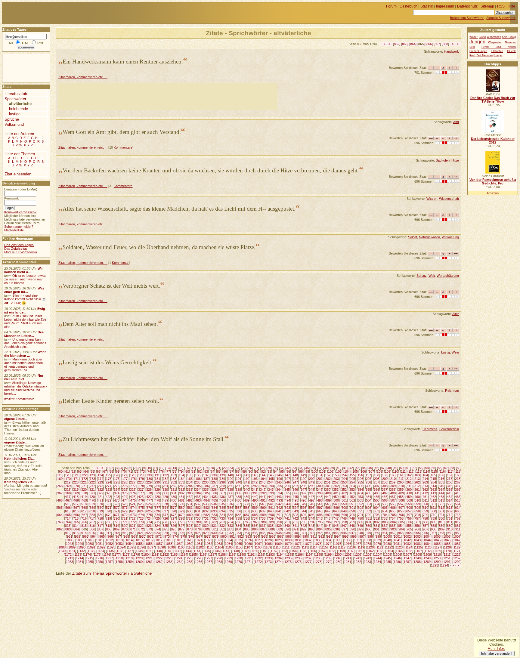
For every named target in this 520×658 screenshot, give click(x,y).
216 (441, 478)
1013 (119, 540)
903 (393, 529)
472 (108, 500)
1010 (89, 540)
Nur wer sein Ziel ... (23, 377)
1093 (111, 547)
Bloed (482, 37)
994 (337, 536)
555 (384, 504)
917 (108, 533)
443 (279, 497)
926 (181, 533)
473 (116, 500)
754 (392, 518)
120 (67, 475)
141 (238, 475)
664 (60, 515)
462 (433, 497)
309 (393, 486)
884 (238, 529)
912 (67, 533)
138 (214, 475)
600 (344, 507)
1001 (397, 536)
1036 (347, 540)
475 (133, 500)
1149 (245, 551)
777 (173, 522)
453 (360, 497)
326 (132, 489)
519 (92, 504)
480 (173, 500)
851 (376, 525)
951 (384, 533)
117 (450, 471)
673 (133, 515)
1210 (437, 554)
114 (426, 471)
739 (271, 518)
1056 (149, 543)
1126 (428, 547)
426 (141, 497)
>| (458, 44)
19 (206, 468)
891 (295, 529)
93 (269, 471)
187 (206, 478)
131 (157, 475)
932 (230, 533)
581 (190, 507)
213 (417, 478)
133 (173, 475)
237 (214, 482)
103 (339, 471)
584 (214, 507)
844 (319, 525)
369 (76, 493)
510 (417, 500)
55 (433, 468)
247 (295, 482)
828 (189, 525)
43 (357, 468)
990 (305, 536)
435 (214, 497)
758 (425, 518)
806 (409, 522)
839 (279, 525)
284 (190, 486)
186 (198, 478)
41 (345, 468)
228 (141, 482)
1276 (298, 562)
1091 (91, 547)
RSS (501, 6)
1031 (298, 540)
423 (116, 497)
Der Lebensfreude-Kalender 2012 (493, 140)
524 (132, 504)
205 (352, 478)
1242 (357, 558)
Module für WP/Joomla (20, 252)
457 (392, 497)
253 (344, 482)
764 (68, 522)
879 (198, 529)
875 (165, 529)
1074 (327, 543)
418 (76, 497)
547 (319, 504)
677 (165, 515)
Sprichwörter (15, 99)
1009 (79, 540)
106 (363, 471)
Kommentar (120, 262)
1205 (387, 554)
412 (425, 493)
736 (246, 518)
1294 (444, 565)
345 (287, 489)
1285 (387, 562)
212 (409, 478)
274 (108, 486)
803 (385, 522)
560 (425, 504)
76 (162, 471)
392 (263, 493)
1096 (141, 547)
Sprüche (12, 119)
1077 (357, 543)
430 (173, 497)
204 (344, 478)
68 (111, 471)
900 (368, 529)
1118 (351, 547)
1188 (222, 554)
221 (84, 482)
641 (279, 511)
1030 (288, 540)
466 (60, 500)
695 (311, 515)
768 (100, 522)
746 (327, 518)
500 (336, 500)
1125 (418, 547)
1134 (100, 551)
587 (238, 507)
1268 (218, 562)
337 (222, 489)
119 (59, 475)
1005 (437, 536)
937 (271, 533)
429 (165, 497)
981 (232, 536)
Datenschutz (467, 6)
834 (238, 525)
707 (409, 515)
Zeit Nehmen (484, 55)
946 (344, 533)
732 (214, 518)
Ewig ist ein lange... (24, 310)
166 (441, 475)
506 (385, 500)
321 (92, 489)
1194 (280, 554)
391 (255, 493)
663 (457, 511)
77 (168, 471)
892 (303, 529)
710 (433, 515)
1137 (129, 551)
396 (295, 493)
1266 (198, 562)
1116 (333, 547)
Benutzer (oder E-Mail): (21, 189)
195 (271, 478)
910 (450, 529)
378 (149, 493)
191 (238, 478)
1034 (327, 540)
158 (376, 475)
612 (441, 507)
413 (433, 493)
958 (441, 533)
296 (287, 486)
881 (214, 529)
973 (167, 536)
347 (303, 489)
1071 (298, 543)
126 (116, 475)
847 (344, 525)
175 (108, 478)
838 (271, 525)
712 (449, 515)
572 (116, 507)
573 (125, 507)
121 (76, 475)
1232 (258, 558)
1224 (178, 558)
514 (449, 500)
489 (246, 500)
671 (116, 515)
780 (198, 522)
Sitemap (487, 6)
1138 (139, 551)
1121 (379, 547)
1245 (387, 558)
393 (271, 493)
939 (287, 533)
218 (457, 478)
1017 (158, 540)
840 (287, 525)
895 (328, 529)
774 (149, 522)
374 (116, 493)
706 (401, 515)
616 (76, 511)
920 (132, 533)
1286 (397, 562)
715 (76, 518)
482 (190, 500)
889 (279, 529)
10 (149, 468)
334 (197, 489)
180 (149, 478)
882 (222, 529)
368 (68, 493)
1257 (109, 562)
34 (300, 468)
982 (240, 536)
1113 (305, 547)
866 (429, 44)
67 (105, 471)
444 (287, 497)
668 (92, 515)
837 (262, 525)
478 (157, 500)
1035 (337, 540)
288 (222, 486)
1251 (446, 558)
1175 (97, 554)
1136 (119, 551)
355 (368, 489)
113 (418, 471)
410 (409, 493)
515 (457, 500)
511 (425, 500)
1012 (109, 540)
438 (238, 497)
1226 (198, 558)
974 (175, 536)
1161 (360, 551)
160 (392, 475)
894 (320, 529)
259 (392, 482)
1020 (188, 540)
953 (401, 533)
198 (295, 478)
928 (197, 533)
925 (173, 533)
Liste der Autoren (19, 133)
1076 (347, 543)
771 (125, 522)
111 (403, 471)
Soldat (412, 237)
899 (360, 529)
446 (303, 497)
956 (425, 533)
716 (84, 518)
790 (279, 522)
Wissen (431, 198)
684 (222, 515)
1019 (178, 540)
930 (214, 533)
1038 (367, 540)
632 (206, 511)
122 (84, 475)
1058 (168, 543)
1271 (248, 562)
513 (441, 500)
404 (360, 493)
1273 (268, 562)
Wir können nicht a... (23, 270)
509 (409, 500)
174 (100, 478)
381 (173, 493)
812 (457, 522)
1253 (69, 562)
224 (108, 482)
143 (254, 475)
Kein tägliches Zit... (19, 458)
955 (417, 533)
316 (449, 486)
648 (336, 511)
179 (141, 478)
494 (287, 500)
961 (69, 536)
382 (181, 493)
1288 (417, 562)
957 (433, 533)
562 (441, 504)
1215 (89, 558)
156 (360, 475)
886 (255, 529)
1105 (229, 547)
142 (246, 475)
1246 (397, 558)
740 (279, 518)
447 (311, 497)
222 (92, 482)
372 (100, 493)
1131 (71, 551)
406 (376, 493)
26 (250, 468)
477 (149, 500)
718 (100, 518)
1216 (99, 558)
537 (238, 504)
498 (320, 500)
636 (238, 511)
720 (116, 518)
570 (100, 507)
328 (149, 489)
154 (344, 475)
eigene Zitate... (15, 419)
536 (230, 504)
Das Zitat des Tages (19, 245)
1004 (427, 536)
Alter (455, 314)
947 (352, 533)
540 (262, 504)
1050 (89, 543)
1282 (357, 562)
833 (230, 525)
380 (165, 493)
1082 (407, 543)
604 (376, 507)
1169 (437, 551)
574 (133, 507)
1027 (258, 540)
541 (271, 504)
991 (313, 536)
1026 (248, 540)
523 (124, 504)
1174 (87, 554)
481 (181, 500)
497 (311, 500)
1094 (121, 547)
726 (165, 518)
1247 (407, 558)
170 (68, 478)
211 (401, 478)
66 (99, 471)
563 (449, 504)
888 (271, 529)
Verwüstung (450, 237)
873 (149, 529)
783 (222, 522)
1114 (314, 547)
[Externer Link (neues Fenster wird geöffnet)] (493, 90)
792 (295, 522)
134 (181, 475)
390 (246, 493)
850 (368, 525)
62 (73, 471)
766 (84, 522)
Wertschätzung (448, 275)
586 (230, 507)
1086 (446, 543)
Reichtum (452, 390)
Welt (432, 275)
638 (254, 511)
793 (303, 522)
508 (401, 500)
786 (246, 522)
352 (344, 489)
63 (80, 471)
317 (457, 486)
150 (311, 475)
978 (207, 536)
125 (108, 475)
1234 (278, 558)
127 (124, 475)
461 (425, 497)
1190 (241, 554)
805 (401, 522)
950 (376, 533)
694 (303, 515)
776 (165, 522)
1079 (377, 543)
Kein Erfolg (509, 37)
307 (376, 486)
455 (376, 497)
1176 (106, 554)
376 (133, 493)
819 (116, 525)
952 (392, 533)
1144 (196, 551)
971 (150, 536)
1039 (377, 540)
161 (401, 475)
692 (287, 515)
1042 (407, 540)
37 (319, 468)
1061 (198, 543)
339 (238, 489)
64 (86, 471)
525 (141, 504)
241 (246, 482)
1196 (299, 554)
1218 (119, 558)
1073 (317, 543)
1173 (77, 554)
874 (157, 529)
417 (67, 497)
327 (141, 489)
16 (187, 468)
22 (225, 468)
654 (384, 511)
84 (212, 471)
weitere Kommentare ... (21, 399)
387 (222, 493)
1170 (447, 551)
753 (384, 518)
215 (433, 478)
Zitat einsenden (18, 174)
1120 (370, 547)
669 (100, 515)
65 (92, 471)
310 (401, 486)
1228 (218, 558)
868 (445, 44)
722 (132, 518)
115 (434, 471)
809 (433, 522)
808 (425, 522)
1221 (149, 558)
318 (67, 489)
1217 (109, 558)
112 (410, 471)
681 (198, 515)
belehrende (18, 109)
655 (392, 511)
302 (336, 486)
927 (189, 533)
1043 (417, 540)
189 (222, 478)
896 (336, 529)
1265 (188, 562)
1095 (131, 547)
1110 (277, 547)
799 (352, 522)
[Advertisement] (167, 96)
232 (173, 482)
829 (197, 525)
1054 (129, 543)
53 (420, 468)
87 (231, 471)
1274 (278, 562)
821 (132, 525)
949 (368, 533)
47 (383, 468)
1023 (218, 540)
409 (401, 493)
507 (393, 500)
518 (84, 504)
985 (264, 536)
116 (442, 471)
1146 (216, 551)
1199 (328, 554)
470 (92, 500)
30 (275, 468)
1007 (456, 536)
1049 (79, 543)
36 (313, 468)
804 (393, 522)
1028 (268, 540)
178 (133, 478)
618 (92, 511)
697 (328, 515)
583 (206, 507)
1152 (274, 551)
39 (332, 468)
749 (352, 518)
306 (368, 486)
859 (441, 525)
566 (68, 507)
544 (295, 504)
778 (181, 522)
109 (387, 471)
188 (214, 478)
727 (173, 518)
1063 (218, 543)
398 (311, 493)
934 (246, 533)
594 (295, 507)
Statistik (426, 6)
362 (425, 489)
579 (173, 507)
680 (190, 515)
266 (449, 482)
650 (352, 511)
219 (67, 482)
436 (222, 497)
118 (457, 471)
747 (336, 518)
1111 (286, 547)
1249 (427, 558)
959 (449, 533)
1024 (228, 540)
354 (360, 489)
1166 (408, 551)
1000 (387, 536)
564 (457, 504)
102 (330, 471)
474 (125, 500)
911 (457, 529)
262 (417, 482)
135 (189, 475)
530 (181, 504)
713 (457, 515)
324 (116, 489)
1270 (238, 562)
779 (190, 522)
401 (336, 493)
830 (206, 525)
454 (368, 497)
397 (303, 493)
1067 (258, 543)
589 (255, 507)
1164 (389, 551)
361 (417, 489)
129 (141, 475)
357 (384, 489)
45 (370, 468)
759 (433, 518)
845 (327, 525)
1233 (268, 558)
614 (457, 507)
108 (379, 471)
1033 (317, 540)
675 (149, 515)
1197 (308, 554)
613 (449, 507)
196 (279, 478)
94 (275, 471)
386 (214, 493)
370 (84, 493)
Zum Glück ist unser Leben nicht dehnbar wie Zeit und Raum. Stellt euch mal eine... (25, 321)
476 (141, 500)
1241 (347, 558)
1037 (357, 540)
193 (255, 478)
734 (230, 518)
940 (295, 533)
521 (108, 504)
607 (401, 507)
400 (328, 493)
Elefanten (497, 51)
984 (256, 536)
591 (271, 507)
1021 (198, 540)
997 (362, 536)
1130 (62, 551)
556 (392, 504)
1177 (116, 554)
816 (92, 525)
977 (199, 536)
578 (165, 507)
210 (393, 478)
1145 (206, 551)
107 (371, 471)
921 (141, 533)
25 (244, 468)
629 (181, 511)
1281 (347, 562)
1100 (181, 547)
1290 (437, 562)
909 (441, 529)
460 (417, 497)
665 (68, 515)
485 (214, 500)
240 (238, 482)
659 (425, 511)
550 (344, 504)
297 (295, 486)
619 (100, 511)
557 (401, 504)
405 (368, 493)
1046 (446, 540)
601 (352, 507)
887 (263, 529)
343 (271, 489)
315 (441, 486)
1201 (347, 554)
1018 (168, 540)
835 (246, 525)
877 (181, 529)
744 (311, 518)
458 (401, 497)
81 (193, 471)
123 (92, 475)
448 (319, 497)
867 (437, 44)
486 (222, 500)
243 (262, 482)
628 (173, 511)
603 (368, 507)
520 (100, 504)
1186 (203, 554)
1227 (208, 558)
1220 (139, 558)
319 (76, 489)
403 (352, 493)
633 (214, 511)
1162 (370, 551)
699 (344, 515)
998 (370, 536)
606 (393, 507)
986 (272, 536)
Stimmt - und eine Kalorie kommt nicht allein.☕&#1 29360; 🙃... (25, 299)
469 (84, 500)
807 (417, 522)
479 (165, 500)
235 (197, 482)
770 (116, 522)
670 (108, 515)
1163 (379, 551)
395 (287, 493)
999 (378, 536)
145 (271, 475)
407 (385, 493)
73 (143, 471)
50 (402, 468)
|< (383, 44)
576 (149, 507)
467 (68, 500)
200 (311, 478)
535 (222, 504)
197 (287, 478)
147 (287, 475)
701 (360, 515)
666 (76, 515)
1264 (178, 562)
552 (360, 504)
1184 (183, 554)
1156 (312, 551)
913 (76, 533)
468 (76, 500)
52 (414, 468)
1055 (139, 543)
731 (206, 518)
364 (441, 489)
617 (84, 511)
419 (84, 497)
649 (344, 511)
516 (67, 504)
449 (327, 497)
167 (449, 475)
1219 (129, 558)
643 (295, 511)
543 (287, 504)
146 (279, 475)
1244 (377, 558)
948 (360, 533)
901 (376, 529)
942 (311, 533)
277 (133, 486)
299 (311, 486)
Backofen (443, 160)
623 (132, 511)
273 (100, 486)
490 (255, 500)
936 (262, 533)
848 (352, 525)
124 (100, 475)
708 (417, 515)
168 (457, 475)
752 (376, 518)
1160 (351, 551)
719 (108, 518)
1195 (289, 554)
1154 (293, 551)
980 (224, 536)
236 (206, 482)
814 (76, 525)
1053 (119, 543)
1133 (91, 551)
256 (368, 482)
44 (364, 468)
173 (92, 478)
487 (230, 500)
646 (319, 511)
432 (189, 497)
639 (262, 511)
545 (303, 504)
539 (254, 504)
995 (345, 536)
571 (108, 507)
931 (222, 533)
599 (336, 507)
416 (457, 493)
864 (413, 44)
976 (191, 536)
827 (181, 525)
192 (246, 478)
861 (457, 525)
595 (303, 507)
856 (417, 525)
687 (246, 515)
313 (425, 486)
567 (76, 507)
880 (206, 529)
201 (320, 478)
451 (344, 497)
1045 (437, 540)
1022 (208, 540)
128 (132, 475)
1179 (135, 554)
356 (376, 489)
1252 (456, 558)
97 (294, 471)
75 (155, 471)
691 (279, 515)
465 (457, 497)
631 (197, 511)
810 (441, 522)
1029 (278, 540)
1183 (174, 554)
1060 (188, 543)
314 (433, 486)
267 (457, 482)
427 (149, 497)
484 (206, 500)
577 (157, 507)
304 (352, 486)
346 (295, 489)
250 (319, 482)
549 (336, 504)
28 (263, 468)
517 (76, 504)
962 (77, 536)
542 (279, 504)
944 (327, 533)
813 (67, 525)
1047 (456, 540)
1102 (200, 547)
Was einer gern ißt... (24, 290)
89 (244, 471)
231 (165, 482)
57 (446, 468)
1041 (397, 540)
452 (352, 497)
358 (392, 489)
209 (385, 478)
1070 (288, 543)
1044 (427, 540)
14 (174, 468)
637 (246, 511)
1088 (62, 547)
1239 (327, 558)
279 (149, 486)
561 (433, 504)
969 (134, 536)
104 (347, 471)
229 (149, 482)
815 (84, 525)
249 (311, 482)
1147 (225, 551)
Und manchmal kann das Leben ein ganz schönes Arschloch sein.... (25, 343)
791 (287, 522)
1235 (288, 558)
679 (181, 515)
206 (360, 478)
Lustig (445, 352)
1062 (208, 543)
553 (368, 504)
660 (433, 511)
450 (336, 497)
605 (385, 507)
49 (395, 468)
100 (314, 471)
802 (376, 522)
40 (338, 468)
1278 (317, 562)
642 (287, 511)
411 (417, 493)
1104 (219, 547)
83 (206, 471)
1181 (154, 554)
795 (320, 522)
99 (307, 471)
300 (320, 486)
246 (287, 482)
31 (281, 468)
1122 (389, 547)
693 (295, 515)
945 (336, 533)
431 (181, 497)
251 (327, 482)
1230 (238, 558)
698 (336, 515)
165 (433, 475)
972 (159, 536)
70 (124, 471)
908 (433, 529)
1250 (437, 558)
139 (222, 475)
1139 (148, 551)
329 (157, 489)
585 (222, 507)
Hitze (455, 160)
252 (336, 482)
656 (401, 511)
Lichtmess (430, 429)
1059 (178, 543)
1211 (447, 554)
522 (116, 504)
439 (246, 497)
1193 (270, 554)
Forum (391, 6)
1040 (387, 540)
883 (230, 529)
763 (60, 522)
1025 (238, 540)
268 (60, 486)
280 (157, 486)
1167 (418, 551)
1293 (434, 565)
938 (279, 533)
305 (360, 486)
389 (238, 493)
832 (222, 525)
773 (141, 522)
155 (352, 475)
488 (238, 500)
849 (360, 525)
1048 (69, 543)
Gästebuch (408, 6)
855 (409, 525)
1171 (456, 551)
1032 (307, 540)
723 (141, 518)
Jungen (477, 41)
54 (427, 468)
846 (336, 525)
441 (262, 497)
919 (124, 533)
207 (368, 478)
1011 (99, 540)
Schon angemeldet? (18, 226)
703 (376, 515)
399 (320, 493)
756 (409, 518)
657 (409, 511)
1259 (129, 562)
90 (250, 471)
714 (67, 518)
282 (173, 486)
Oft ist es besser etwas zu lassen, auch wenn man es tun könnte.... (25, 279)
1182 (164, 554)
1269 (228, 562)
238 (222, 482)
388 (230, 493)
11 (155, 468)
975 (183, 536)
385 (206, 493)
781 (206, 522)
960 (457, 533)
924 (165, 533)
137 (206, 475)
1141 (168, 551)
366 (457, 489)
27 (256, 468)
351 (336, 489)
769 (108, 522)
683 (214, 515)
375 (125, 493)
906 (417, 529)
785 (238, 522)
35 (307, 468)
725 (157, 518)
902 (385, 529)
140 (230, 475)
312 (417, 486)
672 (125, 515)
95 (282, 471)
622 (124, 511)
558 (409, 504)
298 (303, 486)
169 (60, 478)
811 (449, 522)
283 (181, 486)
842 (303, 525)
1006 (446, 536)
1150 (254, 551)
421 (100, 497)
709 (425, 515)
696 (320, 515)
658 (417, 511)
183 (173, 478)
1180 (145, 554)
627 (165, 511)
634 (222, 511)
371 (92, 493)
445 (295, 497)
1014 (129, 540)
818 (108, 525)
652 (368, 511)
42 (351, 468)
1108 (258, 547)
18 (199, 468)
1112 (295, 547)
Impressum (445, 6)
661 (441, 511)
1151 (264, 551)
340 (246, 489)
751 (368, 518)
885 (246, 529)
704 (385, 515)
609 (417, 507)
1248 (417, 558)
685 (230, 515)
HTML (24, 43)
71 (130, 471)
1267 (208, 562)
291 (246, 486)
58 (452, 468)
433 (197, 497)
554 (376, 504)
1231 (248, 558)
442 (271, 497)
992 (321, 536)
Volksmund (14, 124)
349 (319, 489)
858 (433, 525)
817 (100, 525)
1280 (337, 562)
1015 (139, 540)
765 (76, 522)
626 (157, 511)
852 (384, 525)
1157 (322, 551)
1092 (101, 547)
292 (255, 486)
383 (190, 493)
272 (92, 486)
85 (219, 471)
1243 (367, 558)
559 (417, 504)
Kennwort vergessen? (20, 212)
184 (181, 478)
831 (214, 525)
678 (173, 515)
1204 (377, 554)
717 (92, 518)
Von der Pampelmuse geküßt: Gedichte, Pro (492, 181)
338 (230, 489)
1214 (79, 558)
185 (190, 478)
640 (271, 511)
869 (116, 529)
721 (124, 518)
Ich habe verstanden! (496, 653)
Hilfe (511, 6)
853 (392, 525)
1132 (81, 551)
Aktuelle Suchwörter (500, 18)
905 (409, 529)
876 (173, 529)
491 (263, 500)
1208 (417, 554)
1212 (456, 554)
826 (173, 525)
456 (384, 497)
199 (303, 478)
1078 (367, 543)
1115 (323, 547)
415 (449, 493)
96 (288, 471)
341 (254, 489)
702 (368, 515)
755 (401, 518)
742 (295, 518)
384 (198, 493)
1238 (317, 558)
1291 (446, 562)
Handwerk (451, 51)
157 (368, 475)
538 (246, 504)
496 (303, 500)
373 (108, 493)
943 (319, 533)
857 (425, 525)
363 (433, 489)
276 (125, 486)
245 (279, 482)
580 (181, 507)
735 (238, 518)
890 (287, 529)
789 (271, 522)
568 (84, 507)
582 (198, 507)
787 (255, 522)
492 (271, 500)
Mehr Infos (496, 649)
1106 (238, 547)
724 (149, 518)
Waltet (473, 37)
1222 (158, 558)
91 (256, 471)
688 (255, 515)
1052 (109, 543)
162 (409, 475)
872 (141, 529)
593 (287, 507)
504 (368, 500)
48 (389, 468)
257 (376, 482)
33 (294, 468)
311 (409, 486)
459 (409, 497)
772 (133, 522)
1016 (149, 540)
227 (132, 482)
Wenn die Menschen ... (25, 353)
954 (409, 533)
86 (225, 471)
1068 (268, 543)
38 (326, 468)
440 (254, 497)
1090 (81, 547)
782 (214, 522)
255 (360, 482)
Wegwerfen (495, 42)
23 (231, 468)
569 (92, 507)
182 (165, 478)
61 (67, 471)
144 (262, 475)
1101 (190, 547)
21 (218, 468)
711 (441, 515)
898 (352, 529)
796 (328, 522)
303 (344, 486)
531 (189, 504)
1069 (278, 543)
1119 (361, 547)
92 (263, 471)
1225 (188, 558)
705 (393, 515)
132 (165, 475)
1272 (258, 562)
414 (441, 493)
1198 (318, 554)
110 (395, 471)
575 (141, 507)
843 (311, 525)
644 (303, 511)
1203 (367, 554)
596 (311, 507)
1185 (193, 554)
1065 (238, 543)
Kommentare (123, 147)
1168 (428, 551)
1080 (387, 543)
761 (449, 518)
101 (322, 471)
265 (441, 482)
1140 (158, 551)
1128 (447, 547)
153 (336, 475)
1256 (99, 562)
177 (125, 478)
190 (230, 478)
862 (396, 44)
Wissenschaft (449, 198)
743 (303, 518)
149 (303, 475)
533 (206, 504)
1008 (69, 540)
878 (190, 529)
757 (417, 518)
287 (214, 486)
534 (214, 504)
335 (206, 489)
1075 (337, 543)
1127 (437, 547)
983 (248, 536)
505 (376, 500)
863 (404, 44)
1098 (161, 547)
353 (352, 489)
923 (157, 533)
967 (118, 536)
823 (149, 525)
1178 (125, 554)
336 (214, 489)
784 (230, 522)
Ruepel (498, 55)
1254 (79, 562)
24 (237, 468)
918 (116, 533)
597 (320, 507)
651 (360, 511)
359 (401, 489)
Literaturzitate (16, 93)
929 (206, 533)
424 (124, 497)
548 (327, 504)
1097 (151, 547)
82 (200, 471)
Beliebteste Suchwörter (467, 18)
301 (328, 486)
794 (311, 522)
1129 (456, 547)
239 (230, 482)
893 (311, 529)
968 (126, 536)
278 (141, 486)
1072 (307, 543)
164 (425, 475)
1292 (456, 562)
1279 (327, 562)
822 (141, 525)
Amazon (493, 193)
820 (124, 525)
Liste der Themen (20, 154)
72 (136, 471)
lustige (14, 114)
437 (230, 497)
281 (165, 486)
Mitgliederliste (14, 230)
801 (368, 522)
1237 (307, 558)
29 (269, 468)
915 (92, 533)
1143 (187, 551)
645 (311, 511)
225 (116, 482)
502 (352, 500)
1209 (427, 554)
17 (193, 468)
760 (441, 518)
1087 (456, 543)
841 (295, 525)
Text (40, 43)
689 (263, 515)
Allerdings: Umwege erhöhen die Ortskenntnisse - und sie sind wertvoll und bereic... (25, 388)
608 (409, 507)
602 (360, 507)
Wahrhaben (494, 37)
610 (425, 507)
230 (157, 482)
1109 (267, 547)
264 (433, 482)
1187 (212, 554)
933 (238, 533)
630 (189, 511)
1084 (427, 543)
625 (149, 511)
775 (157, 522)
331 (173, 489)
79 (181, 471)
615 (67, 511)
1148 (235, 551)
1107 (248, 547)
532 (197, 504)
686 (238, 515)
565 (60, 507)
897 (344, 529)
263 (425, 482)
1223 (168, 558)
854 (401, 525)
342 (262, 489)
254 (352, 482)
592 (279, 507)
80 (187, 471)
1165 (399, 551)
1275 (288, 562)
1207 (407, 554)
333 (189, 489)
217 (449, 478)
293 (263, 486)
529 (173, 504)
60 (61, 471)
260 (401, 482)
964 (94, 536)
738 (262, 518)
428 (157, 497)
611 (433, 507)
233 (181, 482)
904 (401, 529)
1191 (251, 554)
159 (384, 475)
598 (328, 507)
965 (102, 536)
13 (168, 468)
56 (439, 468)
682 (206, 515)
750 (360, 518)
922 (149, 533)
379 (157, 493)
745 (319, 518)
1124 (408, 547)
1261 (149, 562)
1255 (89, 562)
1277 (307, 562)
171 (76, 478)
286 (206, 486)
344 (279, 489)
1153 (283, 551)
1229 (228, 558)
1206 (397, 554)
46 (376, 468)
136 (197, 475)
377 (141, 493)
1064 (228, 543)
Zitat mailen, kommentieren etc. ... (82, 77)
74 (149, 471)
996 (354, 536)
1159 (341, 551)
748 (344, 518)
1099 (171, 547)
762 (457, 518)
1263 (168, 562)
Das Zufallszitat (15, 248)
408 (393, 493)
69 (117, 471)
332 (181, 489)
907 (425, 529)
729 (189, 518)
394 (279, 493)
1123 (399, 547)
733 (222, 518)
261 (409, 482)
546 (311, 504)
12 (161, 468)
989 (297, 536)
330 (165, 489)
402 (344, 493)
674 (141, 515)
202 (328, 478)
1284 (377, 562)
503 (360, 500)
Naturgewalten (429, 237)
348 (311, 489)
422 (108, 497)
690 (271, 515)
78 (174, 471)
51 (408, 468)
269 (68, 486)
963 (85, 536)
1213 (69, 558)
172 (84, 478)
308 (385, 486)
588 (246, 507)
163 (417, 475)
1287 (407, 562)
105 (355, 471)
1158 (331, 551)
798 (344, 522)
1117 (342, 547)
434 (206, 497)
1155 (302, 551)
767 (92, 522)
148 (295, 475)
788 (263, 522)
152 (327, 475)
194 (263, 478)
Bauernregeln (449, 429)
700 (352, 515)
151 (319, 475)
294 (271, 486)
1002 (407, 536)
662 (449, 511)
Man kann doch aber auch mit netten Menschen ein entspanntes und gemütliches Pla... (23, 364)
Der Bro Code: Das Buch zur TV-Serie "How (492, 99)
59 (458, 468)
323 (108, 489)
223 (100, 482)
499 (328, 500)
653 (376, 511)
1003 (417, 536)
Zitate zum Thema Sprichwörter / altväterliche (112, 573)
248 (303, 482)
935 (254, 533)
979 (215, 536)
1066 (248, 543)
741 (287, 518)
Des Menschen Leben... (24, 334)
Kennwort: (11, 198)
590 (263, 507)
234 (189, 482)
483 (198, 500)
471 (100, 500)
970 (142, 536)
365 (449, 489)
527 (157, 504)
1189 (231, 554)
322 (100, 489)
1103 (209, 547)
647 (327, 511)
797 (336, 522)
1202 (357, 554)
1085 (437, 543)
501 (344, 500)
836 (254, 525)
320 (84, 489)
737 (254, 518)
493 (279, 500)
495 (295, 500)
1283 (367, 562)
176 (116, 478)
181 (157, 478)
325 (124, 489)
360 (409, 489)
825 (165, 525)
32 (288, 468)
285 (198, 486)
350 (327, 489)
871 (133, 529)
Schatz (421, 275)
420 (92, 497)
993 (329, 536)
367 (60, 493)
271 (84, 486)
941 (303, 533)
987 (280, 536)
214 (425, 478)
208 (376, 478)
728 (181, 518)
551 (352, 504)
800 (360, 522)
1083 (417, 543)
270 (76, 486)
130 (149, 475)
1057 (158, 543)
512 (433, 500)
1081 (397, 543)
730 (197, 518)
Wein (455, 352)
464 (449, 497)
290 (238, 486)
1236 (298, 558)
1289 (427, 562)
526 (149, 504)
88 (238, 471)
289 (230, 486)
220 (76, 482)
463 (441, 497)
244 (271, 482)
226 (124, 482)
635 (230, 511)
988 (289, 536)
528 (165, 504)
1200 (338, 554)
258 (384, 482)
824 (157, 525)
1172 (68, 554)
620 (108, 511)
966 (110, 536)
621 (116, 511)
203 (336, 478)
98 (301, 471)
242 (254, 482)
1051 (99, 543)
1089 (72, 547)
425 (132, 497)
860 (449, 525)
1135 (110, 551)
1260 (139, 562)
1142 (177, 551)
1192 (260, 554)
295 (279, 486)
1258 (119, 562)
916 (100, 533)
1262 (158, 562)
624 (141, 511)
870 (125, 529)
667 (84, 515)
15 (180, 468)
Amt (456, 122)
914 (84, 533)
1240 (337, 558)
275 (116, 486)
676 (157, 515)
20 (212, 468)
